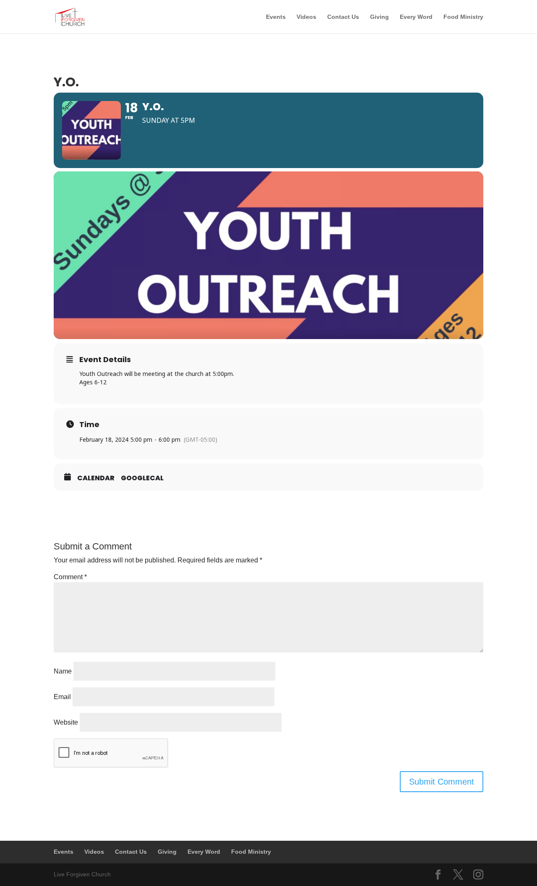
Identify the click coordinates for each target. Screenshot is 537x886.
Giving (379, 17)
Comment (70, 576)
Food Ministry (463, 17)
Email (62, 696)
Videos (306, 17)
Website (66, 722)
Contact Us (343, 17)
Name (63, 671)
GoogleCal (142, 478)
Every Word (416, 17)
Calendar (96, 478)
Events (276, 17)
